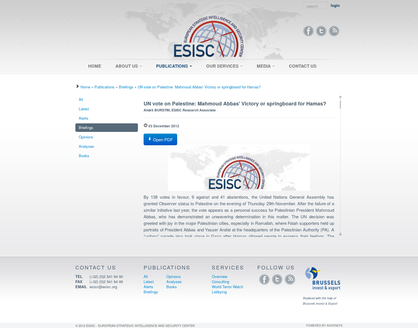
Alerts (83, 118)
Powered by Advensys (324, 325)
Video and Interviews (271, 75)
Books (84, 155)
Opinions (86, 137)
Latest (159, 77)
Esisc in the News (269, 77)
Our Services (223, 66)
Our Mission (123, 75)
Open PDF (162, 139)
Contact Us (302, 66)
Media (264, 66)
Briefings (126, 87)
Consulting (212, 77)
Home (94, 66)
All (156, 75)
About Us (127, 66)
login (335, 5)
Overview (211, 75)
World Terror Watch (227, 286)
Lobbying (219, 291)
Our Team (121, 77)
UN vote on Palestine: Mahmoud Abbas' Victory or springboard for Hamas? (199, 87)
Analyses (86, 146)
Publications (172, 66)
